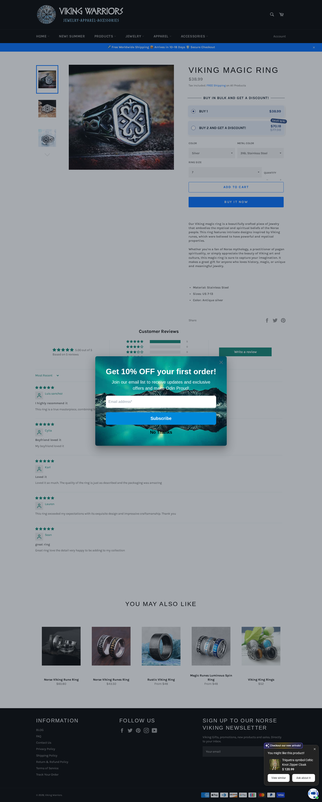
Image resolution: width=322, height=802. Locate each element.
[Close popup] (314, 748)
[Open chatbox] (313, 793)
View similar (278, 777)
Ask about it (303, 777)
